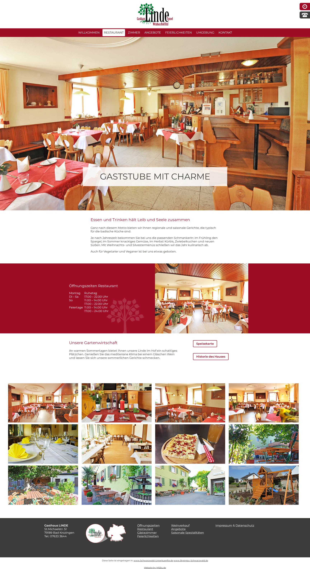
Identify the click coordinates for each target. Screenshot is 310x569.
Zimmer (134, 32)
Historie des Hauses (210, 356)
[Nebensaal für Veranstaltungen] (43, 444)
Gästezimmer (147, 532)
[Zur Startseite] (155, 4)
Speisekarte (205, 343)
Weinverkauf (180, 525)
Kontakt (225, 32)
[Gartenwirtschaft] (116, 485)
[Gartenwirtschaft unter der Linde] (264, 444)
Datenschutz (245, 525)
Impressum (223, 525)
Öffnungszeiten (148, 525)
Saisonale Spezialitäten (187, 532)
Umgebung (205, 32)
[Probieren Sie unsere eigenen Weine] (116, 403)
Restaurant (114, 32)
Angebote (152, 32)
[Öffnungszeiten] (304, 6)
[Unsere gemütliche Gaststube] (43, 403)
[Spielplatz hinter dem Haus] (264, 485)
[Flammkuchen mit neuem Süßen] (190, 444)
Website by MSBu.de (155, 567)
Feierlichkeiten (178, 32)
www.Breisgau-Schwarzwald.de (191, 560)
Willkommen (89, 32)
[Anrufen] (305, 14)
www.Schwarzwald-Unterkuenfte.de (153, 560)
